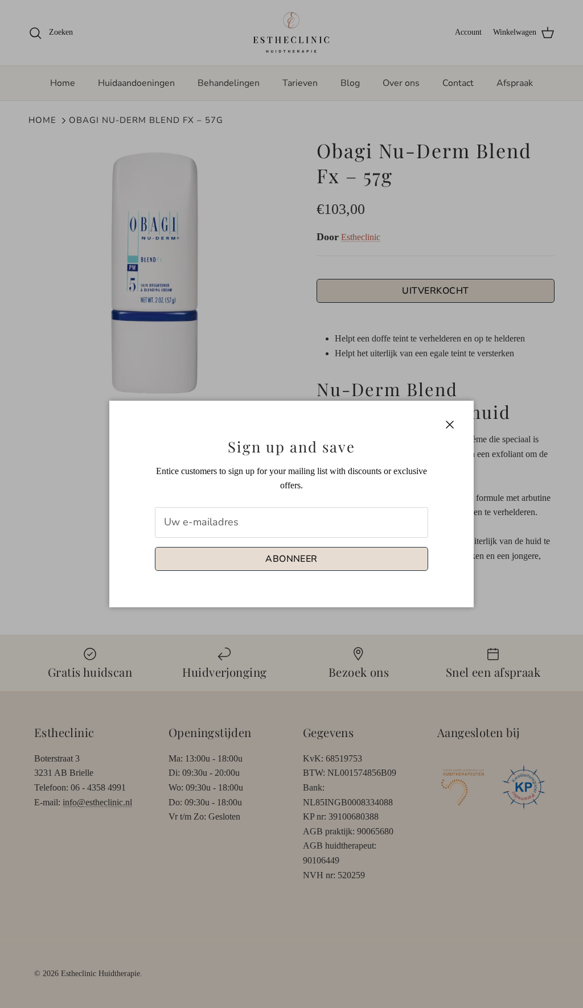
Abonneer (291, 559)
